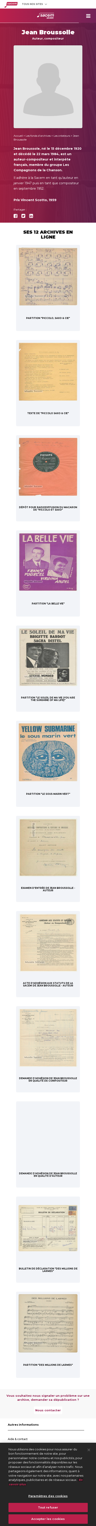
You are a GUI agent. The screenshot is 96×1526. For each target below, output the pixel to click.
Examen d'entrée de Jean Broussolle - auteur (48, 889)
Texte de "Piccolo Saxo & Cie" (48, 413)
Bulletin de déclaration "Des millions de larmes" (48, 1270)
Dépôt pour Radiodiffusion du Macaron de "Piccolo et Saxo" (48, 508)
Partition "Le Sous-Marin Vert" (48, 794)
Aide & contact (18, 1439)
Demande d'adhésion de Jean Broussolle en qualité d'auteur (48, 1174)
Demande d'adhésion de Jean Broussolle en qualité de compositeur (48, 1079)
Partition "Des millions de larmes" (48, 1365)
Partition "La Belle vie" (48, 603)
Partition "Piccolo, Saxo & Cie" (48, 318)
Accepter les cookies (48, 1519)
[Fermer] (89, 1450)
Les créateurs (62, 135)
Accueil (18, 135)
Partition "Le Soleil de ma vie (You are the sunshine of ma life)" (48, 699)
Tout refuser (48, 1507)
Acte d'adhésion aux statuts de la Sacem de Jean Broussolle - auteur (48, 984)
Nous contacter (48, 1410)
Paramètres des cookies (48, 1496)
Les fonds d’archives (38, 135)
